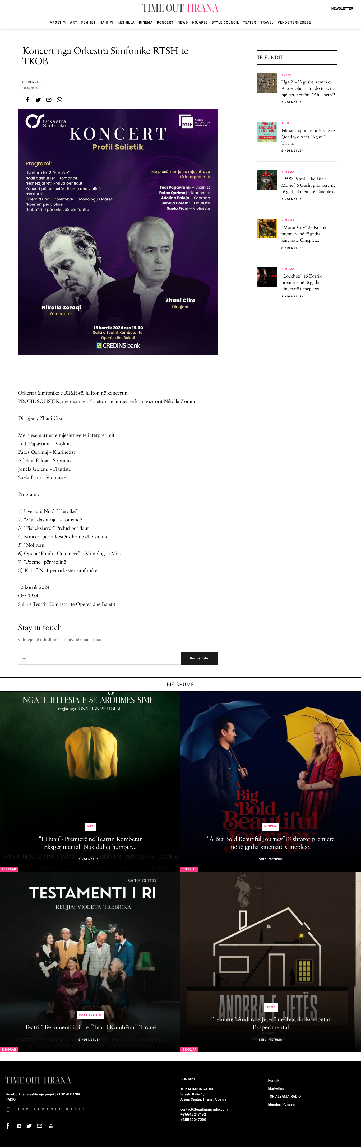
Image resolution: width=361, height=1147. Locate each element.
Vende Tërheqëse (294, 22)
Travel (267, 22)
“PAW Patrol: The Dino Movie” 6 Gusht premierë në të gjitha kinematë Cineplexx (308, 185)
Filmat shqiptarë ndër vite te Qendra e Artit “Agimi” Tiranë (308, 137)
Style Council (225, 22)
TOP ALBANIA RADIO (284, 1096)
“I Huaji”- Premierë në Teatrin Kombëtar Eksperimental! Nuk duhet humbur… (90, 843)
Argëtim (58, 22)
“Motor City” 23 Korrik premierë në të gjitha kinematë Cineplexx (303, 234)
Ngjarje (199, 22)
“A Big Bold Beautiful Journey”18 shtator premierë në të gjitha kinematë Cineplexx (270, 843)
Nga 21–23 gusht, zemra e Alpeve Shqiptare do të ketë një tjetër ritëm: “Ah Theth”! (308, 88)
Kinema (146, 22)
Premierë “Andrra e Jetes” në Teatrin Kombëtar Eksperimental (270, 1024)
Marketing (276, 1089)
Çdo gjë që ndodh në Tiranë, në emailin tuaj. (61, 640)
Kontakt (274, 1081)
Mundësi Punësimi (283, 1104)
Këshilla (126, 22)
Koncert (165, 22)
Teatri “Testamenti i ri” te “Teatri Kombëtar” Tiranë (90, 1028)
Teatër (249, 22)
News (183, 22)
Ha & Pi (107, 22)
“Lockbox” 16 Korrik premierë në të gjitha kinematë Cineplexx (301, 283)
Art (73, 22)
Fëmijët (88, 22)
